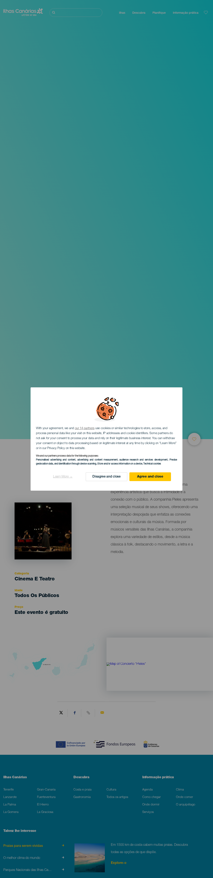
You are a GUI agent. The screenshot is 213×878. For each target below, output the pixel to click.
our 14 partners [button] (85, 428)
